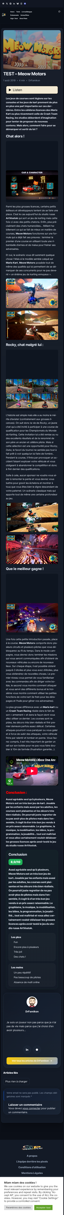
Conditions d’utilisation (32, 1167)
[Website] (37, 1050)
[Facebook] (3, 4)
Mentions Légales (32, 1173)
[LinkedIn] (14, 4)
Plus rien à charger (16, 1081)
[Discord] (25, 4)
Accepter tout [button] (43, 1207)
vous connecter (31, 1108)
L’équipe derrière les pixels (32, 1161)
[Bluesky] (18, 4)
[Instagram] (10, 4)
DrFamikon (32, 1011)
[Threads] (21, 4)
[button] (32, 171)
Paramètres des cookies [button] (18, 1207)
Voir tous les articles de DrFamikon (32, 1060)
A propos (32, 1155)
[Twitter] (7, 4)
